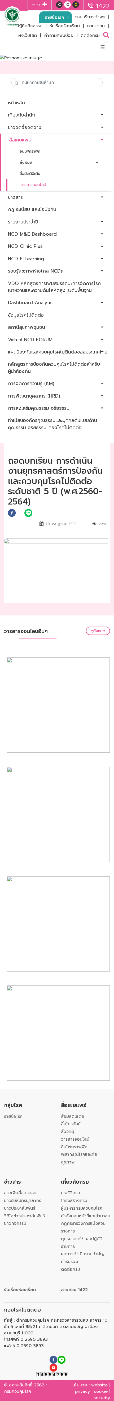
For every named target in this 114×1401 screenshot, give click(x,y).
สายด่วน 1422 (74, 1290)
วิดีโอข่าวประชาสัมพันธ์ (24, 1216)
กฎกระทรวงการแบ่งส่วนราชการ (83, 1227)
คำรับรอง (69, 1261)
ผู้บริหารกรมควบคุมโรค (81, 1208)
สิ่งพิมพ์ (26, 162)
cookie (101, 1391)
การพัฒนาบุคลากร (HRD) (34, 396)
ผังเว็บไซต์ (27, 35)
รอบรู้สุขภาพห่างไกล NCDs (35, 271)
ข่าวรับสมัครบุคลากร (22, 1200)
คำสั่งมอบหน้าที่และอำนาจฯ (85, 1216)
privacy (82, 1391)
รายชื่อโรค (55, 17)
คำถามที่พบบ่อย (58, 35)
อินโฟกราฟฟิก (74, 1147)
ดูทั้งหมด (98, 631)
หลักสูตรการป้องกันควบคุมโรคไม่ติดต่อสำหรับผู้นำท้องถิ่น (54, 367)
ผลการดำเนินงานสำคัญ (82, 1254)
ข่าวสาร (15, 197)
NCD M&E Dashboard (32, 234)
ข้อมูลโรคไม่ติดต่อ (26, 315)
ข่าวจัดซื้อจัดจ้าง (24, 127)
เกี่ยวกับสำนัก (21, 114)
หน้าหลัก (16, 102)
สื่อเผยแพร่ (20, 139)
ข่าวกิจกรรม (15, 1223)
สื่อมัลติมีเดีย (30, 173)
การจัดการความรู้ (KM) (31, 383)
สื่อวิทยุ (67, 1131)
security (102, 1398)
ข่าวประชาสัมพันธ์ (19, 1208)
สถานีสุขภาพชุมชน (26, 327)
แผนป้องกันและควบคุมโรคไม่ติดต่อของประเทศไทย (57, 351)
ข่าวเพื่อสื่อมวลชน (20, 1193)
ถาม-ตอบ (96, 26)
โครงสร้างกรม (74, 1200)
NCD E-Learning (26, 258)
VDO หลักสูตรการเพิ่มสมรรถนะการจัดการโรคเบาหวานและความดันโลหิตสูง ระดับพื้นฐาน (54, 287)
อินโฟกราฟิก (30, 151)
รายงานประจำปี (23, 221)
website (99, 1385)
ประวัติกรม (70, 1193)
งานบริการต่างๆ (90, 17)
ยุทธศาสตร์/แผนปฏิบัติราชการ (81, 1243)
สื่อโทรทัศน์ (71, 1124)
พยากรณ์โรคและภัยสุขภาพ (79, 1158)
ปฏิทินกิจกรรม (29, 26)
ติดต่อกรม (90, 35)
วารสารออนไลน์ (33, 185)
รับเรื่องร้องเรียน (65, 26)
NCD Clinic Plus (25, 246)
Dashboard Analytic (30, 302)
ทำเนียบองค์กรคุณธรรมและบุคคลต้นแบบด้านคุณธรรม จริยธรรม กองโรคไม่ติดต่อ (52, 424)
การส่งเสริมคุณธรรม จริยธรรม (38, 408)
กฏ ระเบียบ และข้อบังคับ (32, 209)
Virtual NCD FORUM (30, 339)
